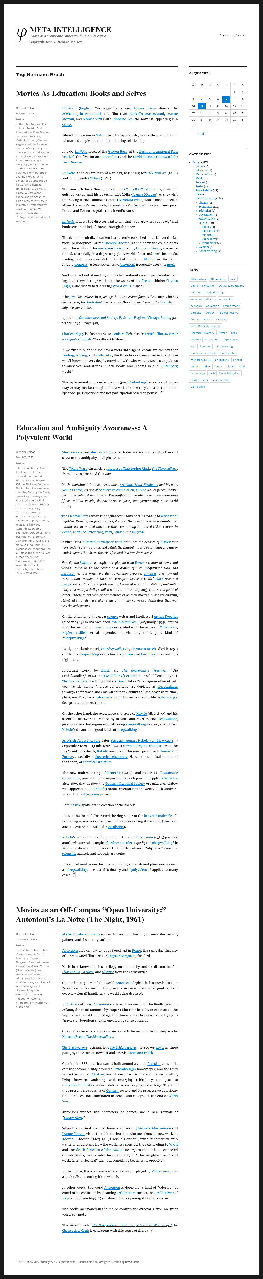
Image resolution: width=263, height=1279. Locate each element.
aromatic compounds (29, 476)
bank (233, 278)
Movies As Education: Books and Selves (81, 92)
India (233, 332)
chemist (21, 492)
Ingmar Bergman (122, 956)
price (207, 366)
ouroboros (116, 826)
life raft (150, 259)
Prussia (36, 986)
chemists (166, 751)
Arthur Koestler (166, 616)
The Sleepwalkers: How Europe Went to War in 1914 (132, 1225)
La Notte (69, 108)
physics (237, 359)
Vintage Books (159, 318)
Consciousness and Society (98, 318)
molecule (165, 816)
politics (195, 366)
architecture (126, 1193)
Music (199, 178)
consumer (208, 285)
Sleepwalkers (72, 452)
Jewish (119, 248)
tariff (242, 366)
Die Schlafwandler (123, 1047)
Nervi (66, 1198)
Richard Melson (25, 107)
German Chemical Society (125, 783)
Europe (141, 490)
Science (203, 222)
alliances (150, 573)
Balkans (85, 563)
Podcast (200, 182)
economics (226, 299)
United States (199, 379)
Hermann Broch (148, 248)
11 (202, 106)
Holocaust (22, 958)
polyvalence (140, 870)
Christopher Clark (109, 542)
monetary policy (201, 359)
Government (206, 214)
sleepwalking (100, 452)
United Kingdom (229, 373)
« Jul (201, 133)
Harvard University (202, 332)
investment (212, 339)
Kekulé (141, 713)
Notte (75, 1004)
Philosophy (209, 239)
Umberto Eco (122, 119)
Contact (241, 35)
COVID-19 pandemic (231, 285)
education (212, 305)
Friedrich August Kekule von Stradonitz (142, 740)
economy (196, 305)
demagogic (169, 697)
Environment (210, 231)
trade (212, 373)
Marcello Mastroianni (147, 114)
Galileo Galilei (35, 500)
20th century (218, 278)
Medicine (207, 235)
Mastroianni (160, 1171)
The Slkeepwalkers (99, 1037)
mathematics (227, 353)
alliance (21, 468)
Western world (220, 379)
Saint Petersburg (26, 540)
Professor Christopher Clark (128, 468)
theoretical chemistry (111, 756)
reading (68, 355)
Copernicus (168, 627)
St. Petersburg (93, 532)
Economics (205, 206)
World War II (23, 1006)
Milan (100, 135)
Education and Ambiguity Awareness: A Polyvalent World (82, 432)
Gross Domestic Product (206, 326)
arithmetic (104, 355)
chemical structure (97, 762)
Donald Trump (214, 292)
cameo (67, 124)
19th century (198, 278)
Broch (105, 670)
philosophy (222, 359)
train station (37, 569)
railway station (123, 490)
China (194, 285)
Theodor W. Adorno (28, 998)
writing (81, 355)
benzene (114, 773)
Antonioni (127, 264)
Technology (209, 243)
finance (195, 319)
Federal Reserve (228, 312)
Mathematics (204, 174)
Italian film (109, 157)
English (86, 108)
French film (154, 334)
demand (196, 292)
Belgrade (138, 532)
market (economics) (203, 353)
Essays (20, 118)
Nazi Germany (25, 982)
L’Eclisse (94, 178)
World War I (122, 286)
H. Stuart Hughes (132, 318)
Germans (22, 512)
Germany (148, 654)
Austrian (104, 248)
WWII (173, 1144)
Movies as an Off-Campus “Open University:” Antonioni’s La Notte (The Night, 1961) (91, 914)
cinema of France (36, 144)
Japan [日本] (230, 339)
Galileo (81, 633)
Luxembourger (124, 1069)
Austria (31, 128)
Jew (72, 297)
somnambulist (79, 1085)
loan (193, 346)
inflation (196, 339)
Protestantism (39, 204)
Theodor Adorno (117, 243)
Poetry (200, 186)
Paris (108, 532)
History (42, 516)
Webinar (204, 247)
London (119, 532)
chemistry (170, 778)
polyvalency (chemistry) (31, 536)
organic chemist (149, 746)
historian (88, 542)
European (68, 573)
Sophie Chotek (71, 490)
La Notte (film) (33, 970)
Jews (40, 176)
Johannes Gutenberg (29, 180)
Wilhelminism (25, 1002)
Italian (139, 108)
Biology (206, 227)
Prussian (154, 1063)
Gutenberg (169, 366)
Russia (218, 366)
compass (81, 264)
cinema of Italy (25, 148)
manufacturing (223, 346)
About (224, 35)
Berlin (77, 532)
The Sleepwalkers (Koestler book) (30, 560)
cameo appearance (28, 136)
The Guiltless (112, 676)
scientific (69, 853)
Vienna (66, 532)
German (160, 670)
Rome (136, 950)
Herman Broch (73, 1037)
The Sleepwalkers (164, 468)
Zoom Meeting (208, 251)
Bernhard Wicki (130, 200)
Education (205, 210)
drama (152, 108)
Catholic (166, 302)
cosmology (104, 627)
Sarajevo (105, 490)
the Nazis (113, 1150)
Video (199, 194)
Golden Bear (117, 151)
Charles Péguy (73, 334)
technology (198, 373)
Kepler (67, 633)
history (166, 542)
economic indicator (203, 299)
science (112, 616)
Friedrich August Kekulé (81, 740)
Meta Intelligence (70, 29)
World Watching (206, 198)
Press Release (204, 190)
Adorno (68, 1139)
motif (171, 264)
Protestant (94, 302)
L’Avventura (157, 173)
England (196, 312)
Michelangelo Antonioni (81, 114)
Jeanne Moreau (144, 194)
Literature (202, 170)
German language (27, 508)
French (147, 281)
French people (38, 164)
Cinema (200, 166)
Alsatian (98, 1074)
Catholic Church (26, 140)
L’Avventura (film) (27, 966)
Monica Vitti (92, 119)
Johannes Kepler (26, 520)
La (69, 1004)
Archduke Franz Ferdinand (139, 484)
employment (231, 305)
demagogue (39, 496)
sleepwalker (73, 1117)
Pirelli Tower (164, 1193)
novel (160, 1047)
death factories (88, 1150)
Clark (159, 579)
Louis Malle (121, 334)
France (208, 319)
